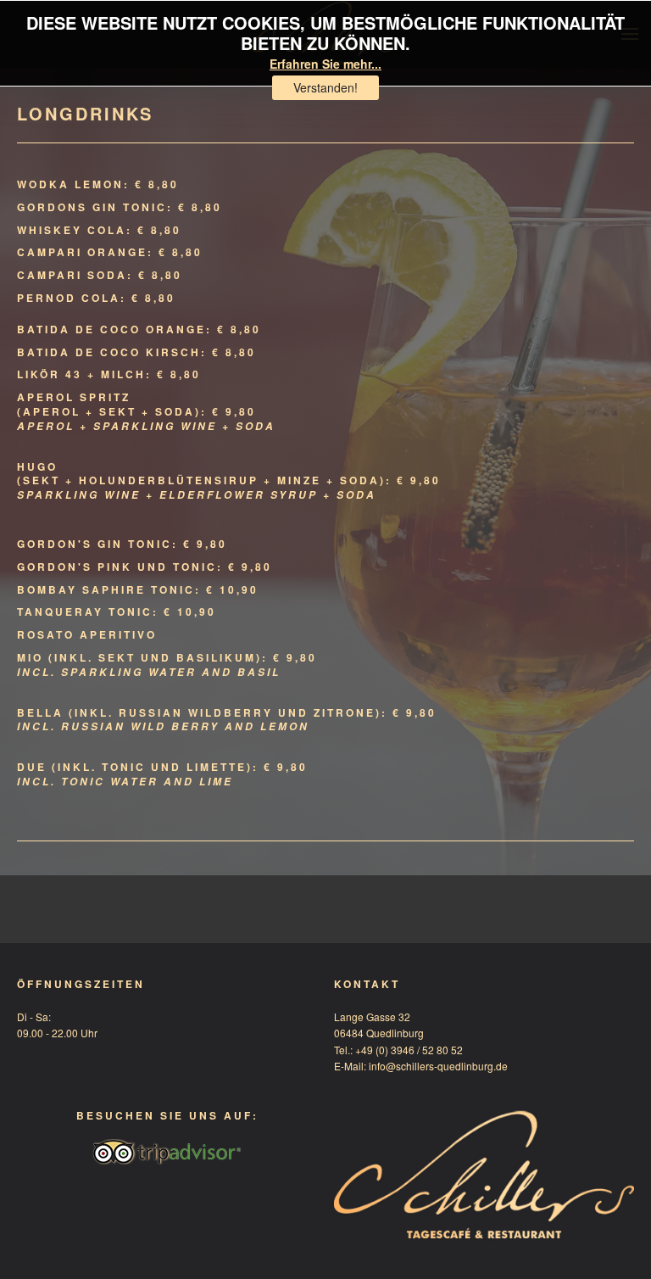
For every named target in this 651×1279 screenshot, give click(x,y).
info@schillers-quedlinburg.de (438, 1065)
